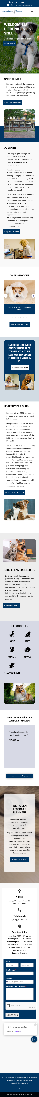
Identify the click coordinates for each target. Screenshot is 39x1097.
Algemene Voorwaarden (25, 1080)
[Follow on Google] (19, 1087)
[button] (6, 296)
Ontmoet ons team (12, 102)
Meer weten (9, 43)
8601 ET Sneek (19, 904)
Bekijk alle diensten (19, 324)
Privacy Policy (10, 1080)
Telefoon (9, 978)
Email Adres (11, 970)
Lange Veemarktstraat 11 (19, 901)
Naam (8, 962)
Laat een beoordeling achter (19, 776)
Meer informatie (11, 606)
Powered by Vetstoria (29, 1077)
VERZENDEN (12, 1015)
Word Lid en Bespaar (14, 492)
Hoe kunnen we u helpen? (16, 987)
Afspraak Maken (11, 232)
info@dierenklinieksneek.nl (21, 5)
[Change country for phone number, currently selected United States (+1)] (8, 982)
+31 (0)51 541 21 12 (20, 2)
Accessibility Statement (20, 1083)
